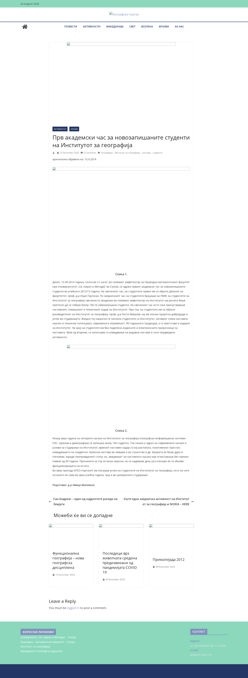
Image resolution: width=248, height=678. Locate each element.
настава (146, 152)
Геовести (70, 26)
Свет (132, 26)
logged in (73, 608)
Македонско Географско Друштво (41, 651)
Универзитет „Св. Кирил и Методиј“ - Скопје (48, 637)
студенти (157, 152)
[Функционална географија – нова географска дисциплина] (71, 526)
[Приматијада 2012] (171, 526)
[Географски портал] (25, 26)
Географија (107, 152)
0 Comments (90, 152)
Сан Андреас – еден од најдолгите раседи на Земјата (85, 501)
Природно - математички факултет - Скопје (48, 642)
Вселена (147, 26)
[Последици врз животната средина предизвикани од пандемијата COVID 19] (121, 526)
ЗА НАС (179, 26)
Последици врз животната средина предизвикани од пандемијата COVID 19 (120, 563)
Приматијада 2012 (168, 559)
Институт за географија (127, 152)
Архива (164, 26)
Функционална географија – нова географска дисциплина (68, 560)
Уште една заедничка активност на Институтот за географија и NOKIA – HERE (156, 501)
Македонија (114, 26)
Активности (91, 26)
